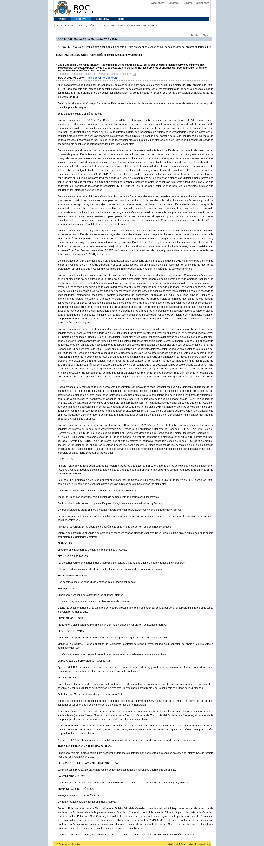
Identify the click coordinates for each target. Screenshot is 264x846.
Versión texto (202, 3)
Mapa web (173, 3)
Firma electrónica (95, 77)
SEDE (121, 19)
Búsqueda (102, 19)
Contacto (187, 3)
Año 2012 (94, 25)
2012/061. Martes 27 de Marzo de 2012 (126, 25)
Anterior (195, 35)
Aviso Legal (172, 844)
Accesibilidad (157, 3)
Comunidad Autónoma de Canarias (62, 8)
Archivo (81, 19)
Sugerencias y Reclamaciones (195, 844)
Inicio (62, 19)
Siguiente (207, 35)
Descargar (112, 77)
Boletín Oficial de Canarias (89, 8)
